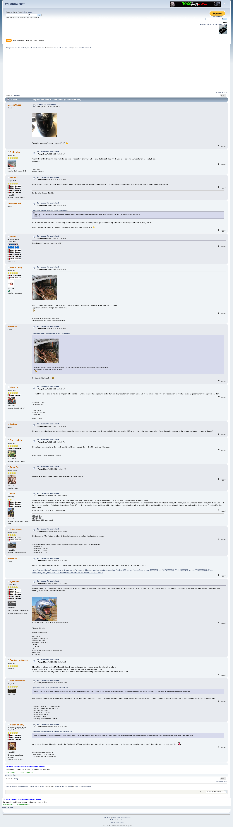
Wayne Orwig (16, 267)
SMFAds (112, 820)
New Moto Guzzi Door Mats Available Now (213, 24)
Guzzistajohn (16, 440)
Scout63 (14, 178)
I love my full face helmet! (46, 104)
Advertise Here (10, 775)
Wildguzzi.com (15, 3)
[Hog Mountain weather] (9, 291)
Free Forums (121, 820)
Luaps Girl (63, 48)
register (30, 12)
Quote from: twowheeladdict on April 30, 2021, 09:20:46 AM (52, 731)
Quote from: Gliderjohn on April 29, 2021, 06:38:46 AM (50, 210)
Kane (12, 493)
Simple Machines (126, 817)
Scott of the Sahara (19, 660)
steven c (14, 387)
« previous (219, 92)
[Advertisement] (116, 71)
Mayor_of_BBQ (17, 725)
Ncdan (70, 48)
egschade (14, 581)
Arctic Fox (14, 467)
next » (225, 92)
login (24, 12)
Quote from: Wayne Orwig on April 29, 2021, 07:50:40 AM (51, 333)
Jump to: (202, 792)
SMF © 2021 (116, 817)
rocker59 (56, 48)
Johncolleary (16, 529)
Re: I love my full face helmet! (48, 152)
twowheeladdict (17, 681)
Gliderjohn (15, 152)
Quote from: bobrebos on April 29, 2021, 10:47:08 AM (50, 687)
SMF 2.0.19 (107, 817)
